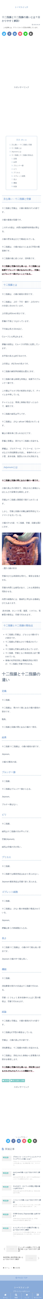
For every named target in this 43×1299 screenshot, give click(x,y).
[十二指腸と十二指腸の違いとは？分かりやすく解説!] (15, 34)
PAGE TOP (22, 1278)
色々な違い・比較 (18, 1080)
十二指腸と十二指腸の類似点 (22, 155)
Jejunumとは (16, 152)
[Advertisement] (21, 60)
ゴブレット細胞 (19, 176)
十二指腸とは (16, 148)
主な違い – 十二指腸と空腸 (21, 145)
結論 (15, 186)
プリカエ (16, 172)
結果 (15, 162)
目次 (18, 140)
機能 (15, 183)
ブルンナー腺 (18, 165)
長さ (15, 179)
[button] (38, 631)
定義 (15, 159)
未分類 (7, 1080)
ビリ (15, 169)
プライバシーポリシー (21, 1291)
